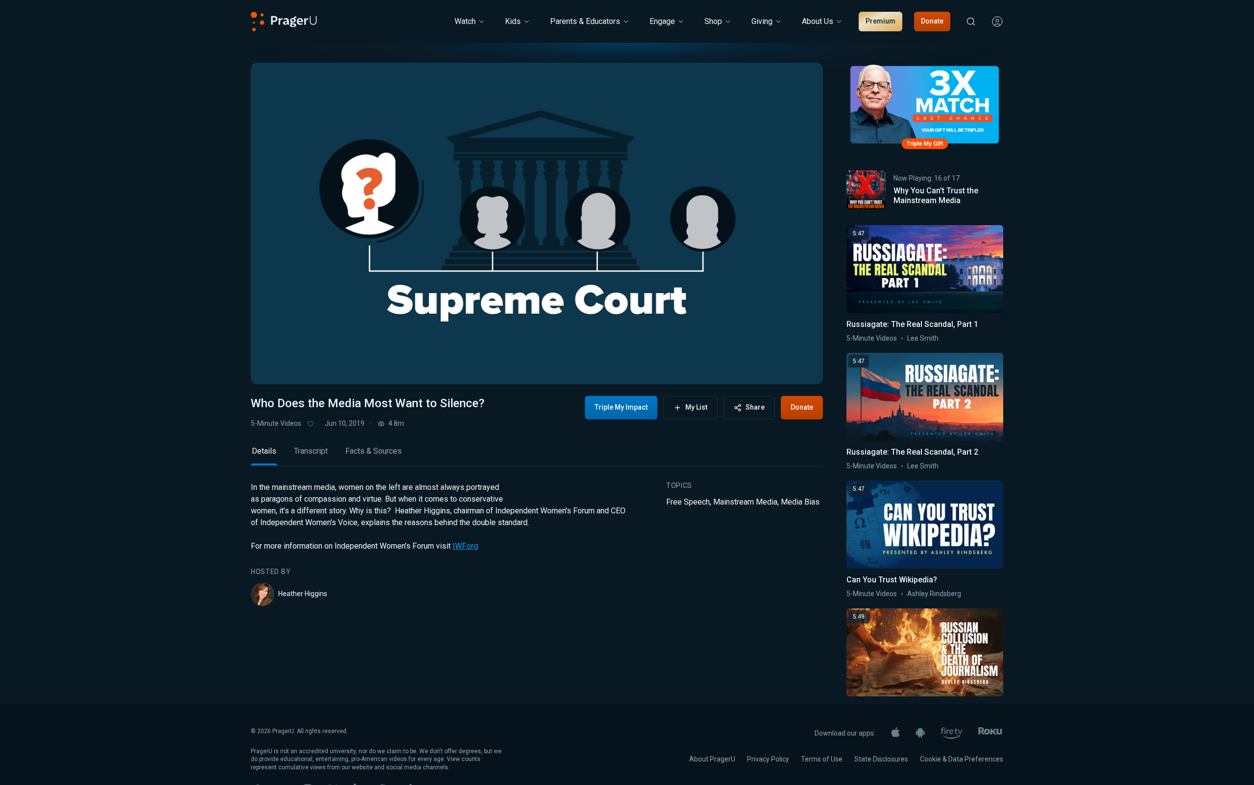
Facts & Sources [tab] (373, 451)
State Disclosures (881, 759)
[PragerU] (284, 21)
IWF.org (465, 546)
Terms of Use (822, 759)
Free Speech (688, 502)
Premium (880, 21)
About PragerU (712, 759)
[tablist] (537, 455)
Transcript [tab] (311, 451)
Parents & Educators (585, 21)
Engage (662, 21)
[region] (537, 223)
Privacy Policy (768, 759)
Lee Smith (923, 338)
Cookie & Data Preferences (961, 759)
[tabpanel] (537, 544)
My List (696, 407)
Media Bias (800, 502)
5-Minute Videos (276, 423)
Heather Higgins (302, 594)
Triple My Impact (621, 407)
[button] (270, 367)
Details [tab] (264, 451)
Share (755, 407)
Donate (932, 21)
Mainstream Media (745, 502)
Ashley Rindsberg (934, 594)
